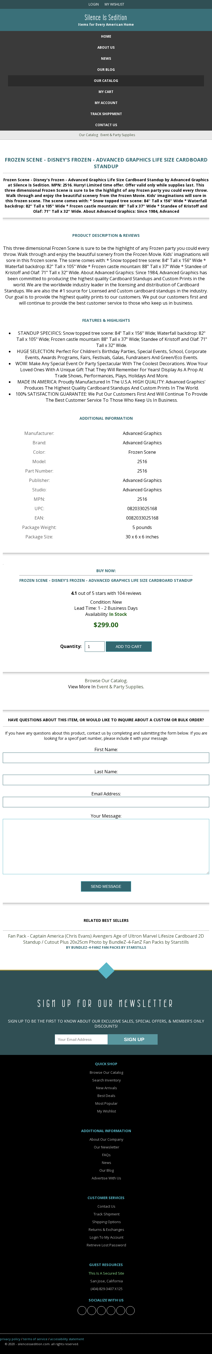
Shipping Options (106, 1221)
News (106, 58)
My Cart (106, 91)
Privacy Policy (10, 1339)
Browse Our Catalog (106, 681)
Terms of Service (35, 1339)
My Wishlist (113, 4)
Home (106, 36)
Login (93, 4)
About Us (106, 47)
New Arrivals (106, 1087)
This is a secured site (106, 1273)
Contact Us (106, 125)
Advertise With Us (106, 1178)
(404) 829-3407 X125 (106, 1288)
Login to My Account (106, 1237)
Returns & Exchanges (106, 1229)
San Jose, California (106, 1280)
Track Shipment (106, 1214)
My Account (106, 102)
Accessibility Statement (67, 1339)
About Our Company (106, 1139)
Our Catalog (106, 80)
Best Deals (106, 1095)
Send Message (106, 886)
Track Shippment (106, 113)
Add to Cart (129, 646)
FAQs (106, 1154)
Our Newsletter (106, 1147)
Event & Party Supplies (117, 135)
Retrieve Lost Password (106, 1245)
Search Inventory (106, 1080)
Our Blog (106, 69)
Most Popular (106, 1103)
